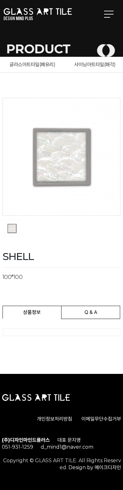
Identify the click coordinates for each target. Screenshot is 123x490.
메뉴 (109, 14)
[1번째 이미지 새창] (12, 228)
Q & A (91, 312)
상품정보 (32, 312)
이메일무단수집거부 (101, 419)
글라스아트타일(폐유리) (32, 65)
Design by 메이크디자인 (94, 467)
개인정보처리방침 (54, 419)
